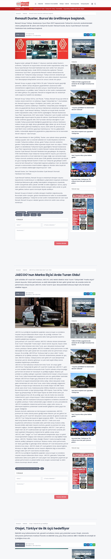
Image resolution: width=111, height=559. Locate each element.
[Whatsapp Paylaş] (94, 34)
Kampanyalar (85, 4)
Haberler (40, 4)
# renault (19, 215)
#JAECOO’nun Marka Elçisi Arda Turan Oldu (27, 468)
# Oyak (26, 215)
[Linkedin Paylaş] (85, 34)
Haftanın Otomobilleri (51, 4)
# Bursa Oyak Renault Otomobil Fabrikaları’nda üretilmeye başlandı (45, 212)
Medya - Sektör (64, 4)
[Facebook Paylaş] (88, 34)
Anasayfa (18, 13)
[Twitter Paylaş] (91, 34)
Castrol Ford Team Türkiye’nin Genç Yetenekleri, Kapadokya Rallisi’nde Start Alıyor (56, 9)
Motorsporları (75, 4)
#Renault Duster (21, 212)
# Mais (33, 215)
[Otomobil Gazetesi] (22, 3)
